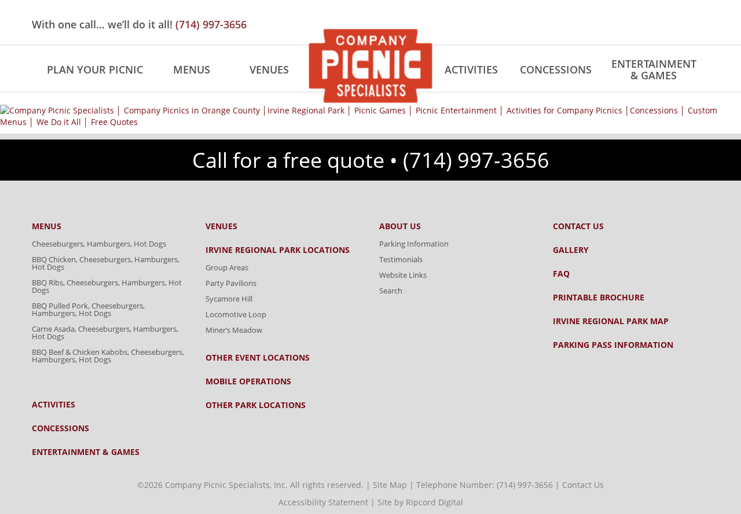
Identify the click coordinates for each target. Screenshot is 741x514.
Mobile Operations (248, 381)
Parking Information (414, 243)
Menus (191, 69)
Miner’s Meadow (234, 330)
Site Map (390, 484)
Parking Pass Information (613, 345)
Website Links (403, 275)
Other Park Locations (256, 405)
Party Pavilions (231, 283)
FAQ (561, 274)
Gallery (571, 250)
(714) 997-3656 (211, 24)
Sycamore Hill (229, 298)
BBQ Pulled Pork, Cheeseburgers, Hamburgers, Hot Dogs (88, 309)
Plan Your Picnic (95, 69)
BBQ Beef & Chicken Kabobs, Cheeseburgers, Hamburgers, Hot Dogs (108, 356)
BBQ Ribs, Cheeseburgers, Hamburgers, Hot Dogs (107, 286)
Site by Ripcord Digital (420, 502)
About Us (400, 226)
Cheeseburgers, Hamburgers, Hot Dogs (99, 243)
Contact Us (578, 226)
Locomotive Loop (236, 314)
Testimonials (401, 259)
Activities (471, 69)
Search (390, 290)
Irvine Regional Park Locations (278, 250)
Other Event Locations (258, 358)
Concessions (556, 69)
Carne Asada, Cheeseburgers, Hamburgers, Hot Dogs (105, 333)
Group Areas (227, 267)
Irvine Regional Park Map (611, 321)
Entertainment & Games (653, 69)
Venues (269, 69)
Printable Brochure (598, 297)
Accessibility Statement (323, 502)
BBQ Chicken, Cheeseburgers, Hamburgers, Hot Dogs (105, 263)
